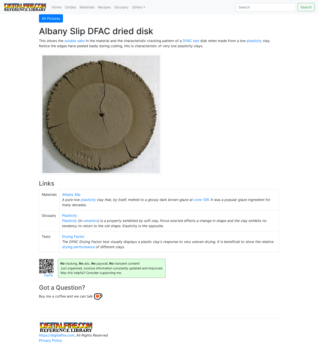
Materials (87, 7)
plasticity (254, 41)
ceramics (90, 220)
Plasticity (69, 215)
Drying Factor (73, 236)
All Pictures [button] (51, 18)
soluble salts (74, 41)
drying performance (78, 247)
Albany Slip (71, 194)
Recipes (104, 7)
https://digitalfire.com (56, 335)
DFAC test (191, 41)
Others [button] (137, 7)
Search (306, 7)
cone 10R (201, 199)
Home (56, 7)
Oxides (70, 7)
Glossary (121, 7)
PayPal (48, 275)
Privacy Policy (50, 340)
